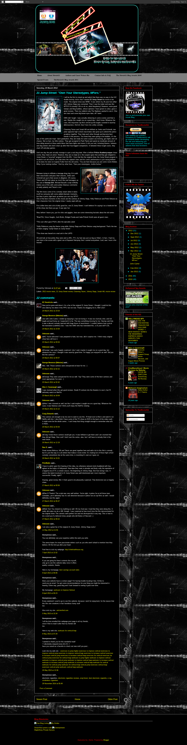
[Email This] (70, 288)
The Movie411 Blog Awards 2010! (129, 75)
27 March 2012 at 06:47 (51, 501)
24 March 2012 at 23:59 (51, 329)
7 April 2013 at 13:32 (49, 553)
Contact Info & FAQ (103, 75)
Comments (133, 419)
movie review (110, 291)
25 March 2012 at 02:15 (51, 369)
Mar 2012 (135, 251)
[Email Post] (66, 288)
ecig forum (84, 678)
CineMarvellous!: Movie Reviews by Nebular (138, 369)
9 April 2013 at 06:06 (49, 573)
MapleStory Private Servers (44, 730)
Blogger (106, 740)
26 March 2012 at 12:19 (51, 442)
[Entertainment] (58, 728)
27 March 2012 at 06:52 (51, 519)
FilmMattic (46, 463)
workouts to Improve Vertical (64, 590)
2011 (130, 276)
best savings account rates (69, 570)
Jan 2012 (135, 271)
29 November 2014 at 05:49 (52, 683)
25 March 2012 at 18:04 (51, 395)
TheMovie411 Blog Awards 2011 (66, 79)
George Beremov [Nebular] (52, 316)
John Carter (135, 264)
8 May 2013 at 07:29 (49, 634)
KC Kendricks (47, 302)
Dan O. (45, 447)
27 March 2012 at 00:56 (51, 485)
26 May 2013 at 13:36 (50, 670)
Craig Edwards (48, 414)
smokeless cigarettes (50, 680)
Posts (131, 415)
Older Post (112, 699)
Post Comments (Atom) (82, 707)
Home (39, 75)
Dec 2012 (135, 233)
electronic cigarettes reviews (68, 678)
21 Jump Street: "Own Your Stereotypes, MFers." (68, 92)
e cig (109, 678)
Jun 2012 (135, 244)
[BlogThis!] (73, 288)
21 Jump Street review (64, 291)
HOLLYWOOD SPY (136, 319)
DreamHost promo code (43, 728)
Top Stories (39, 725)
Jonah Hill (101, 291)
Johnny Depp (91, 291)
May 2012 (135, 247)
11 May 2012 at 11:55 (50, 530)
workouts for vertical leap (67, 631)
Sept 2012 (135, 237)
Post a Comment (46, 688)
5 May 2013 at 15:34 (49, 613)
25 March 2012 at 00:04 (51, 342)
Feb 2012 (135, 268)
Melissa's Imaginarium (137, 388)
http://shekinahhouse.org (74, 550)
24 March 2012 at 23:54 (51, 311)
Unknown (46, 334)
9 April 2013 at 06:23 (49, 593)
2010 (130, 279)
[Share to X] (75, 288)
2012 (130, 231)
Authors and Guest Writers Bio (77, 75)
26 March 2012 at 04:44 (51, 427)
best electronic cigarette (98, 678)
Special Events (42, 79)
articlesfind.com (62, 610)
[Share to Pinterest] (80, 288)
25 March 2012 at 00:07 (51, 358)
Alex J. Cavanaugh (49, 387)
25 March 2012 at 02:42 (51, 382)
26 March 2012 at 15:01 (51, 458)
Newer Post (42, 699)
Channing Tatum (80, 291)
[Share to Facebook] (78, 288)
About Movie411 (53, 75)
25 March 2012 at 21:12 (51, 409)
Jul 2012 (134, 240)
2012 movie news (48, 291)
